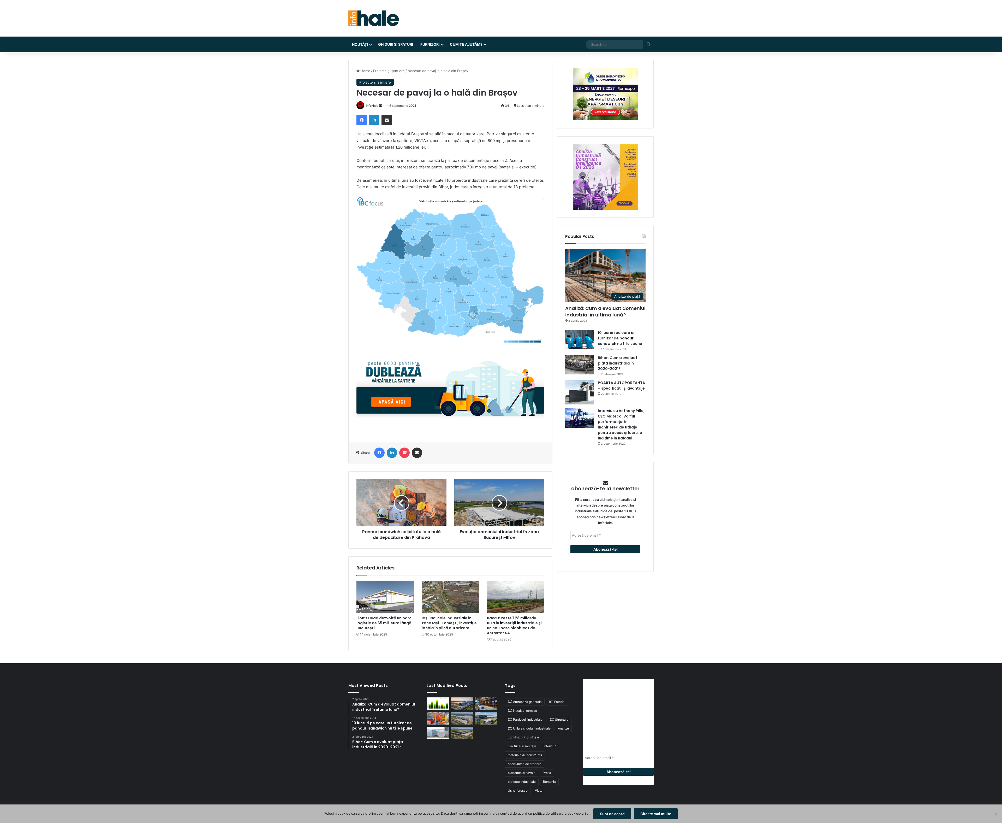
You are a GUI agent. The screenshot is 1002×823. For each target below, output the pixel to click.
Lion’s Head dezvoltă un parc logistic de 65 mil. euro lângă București (383, 623)
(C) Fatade (556, 702)
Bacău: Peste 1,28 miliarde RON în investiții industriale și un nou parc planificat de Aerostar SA (514, 625)
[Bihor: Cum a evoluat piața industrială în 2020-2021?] (579, 364)
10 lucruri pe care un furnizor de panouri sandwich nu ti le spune (620, 338)
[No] (995, 813)
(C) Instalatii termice (522, 711)
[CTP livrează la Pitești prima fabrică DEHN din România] (462, 718)
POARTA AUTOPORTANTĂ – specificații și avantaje (621, 385)
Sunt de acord (612, 814)
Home (365, 71)
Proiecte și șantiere (389, 71)
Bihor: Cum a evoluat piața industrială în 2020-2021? (617, 363)
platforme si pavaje (521, 773)
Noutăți (360, 44)
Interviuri (550, 746)
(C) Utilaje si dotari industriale (529, 728)
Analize (563, 728)
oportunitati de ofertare (524, 764)
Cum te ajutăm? (466, 44)
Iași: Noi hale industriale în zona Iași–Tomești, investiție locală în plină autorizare (449, 623)
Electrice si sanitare (522, 746)
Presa (547, 773)
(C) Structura (559, 719)
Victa (538, 790)
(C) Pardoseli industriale (525, 719)
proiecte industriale (522, 782)
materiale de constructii (525, 755)
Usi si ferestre (518, 790)
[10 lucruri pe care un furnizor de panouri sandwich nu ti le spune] (579, 339)
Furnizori (430, 44)
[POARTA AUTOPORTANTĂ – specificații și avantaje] (579, 392)
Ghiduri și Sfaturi (395, 44)
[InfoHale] (373, 18)
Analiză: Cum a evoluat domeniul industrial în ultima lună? (605, 311)
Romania (549, 782)
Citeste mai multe (655, 814)
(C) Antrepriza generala (525, 702)
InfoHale (372, 106)
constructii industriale (523, 737)
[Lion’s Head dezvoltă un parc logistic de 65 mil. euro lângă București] (385, 597)
